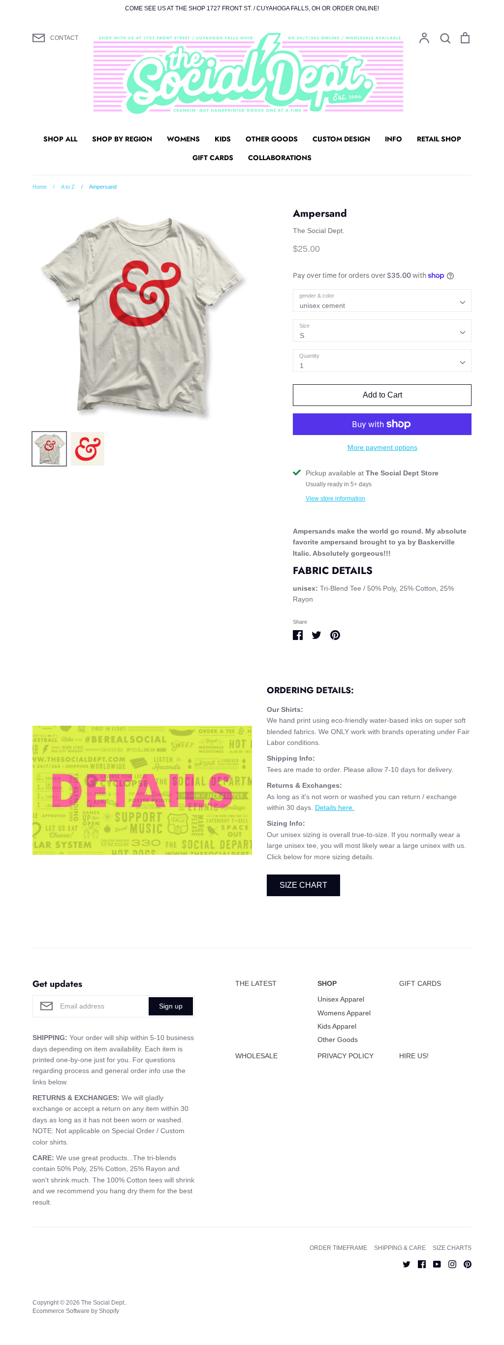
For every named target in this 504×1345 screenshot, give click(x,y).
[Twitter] (402, 1263)
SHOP (327, 983)
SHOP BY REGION (122, 139)
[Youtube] (433, 1263)
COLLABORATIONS (280, 158)
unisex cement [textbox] (322, 305)
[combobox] (382, 300)
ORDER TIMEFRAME (338, 1247)
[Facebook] (418, 1263)
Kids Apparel (336, 1026)
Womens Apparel (344, 1013)
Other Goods (337, 1039)
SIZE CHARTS (452, 1247)
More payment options (382, 447)
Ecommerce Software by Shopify (75, 1311)
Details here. (334, 807)
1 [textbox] (302, 366)
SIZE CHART (303, 885)
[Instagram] (448, 1263)
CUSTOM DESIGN (341, 139)
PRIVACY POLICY (345, 1056)
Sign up (171, 1006)
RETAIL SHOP (439, 139)
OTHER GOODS (272, 139)
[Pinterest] (464, 1263)
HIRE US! (414, 1056)
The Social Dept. (319, 231)
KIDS (223, 139)
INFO (393, 139)
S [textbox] (302, 335)
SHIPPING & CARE (400, 1247)
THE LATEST (256, 983)
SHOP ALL (60, 139)
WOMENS (183, 139)
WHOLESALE (256, 1056)
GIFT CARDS (212, 158)
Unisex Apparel (340, 999)
